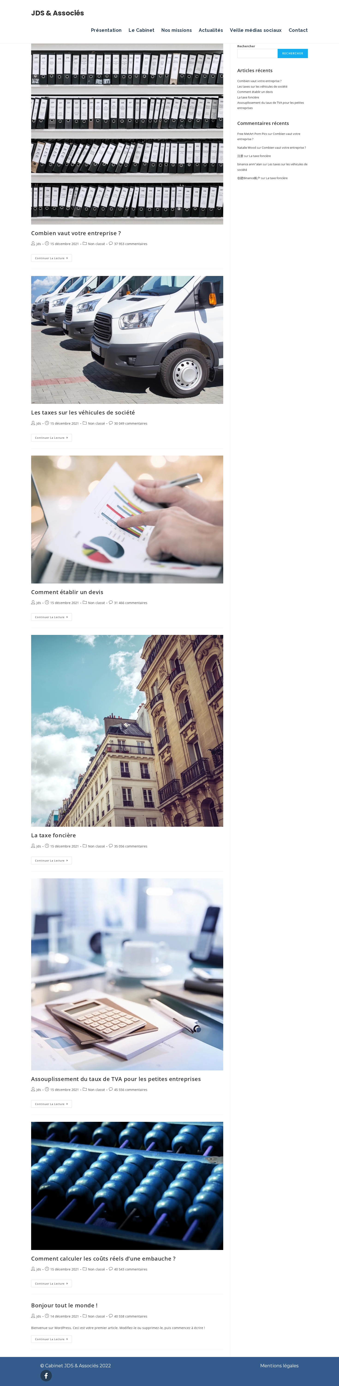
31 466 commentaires (130, 603)
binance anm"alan (249, 164)
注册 (240, 156)
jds (38, 244)
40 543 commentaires (130, 1269)
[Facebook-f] (46, 1375)
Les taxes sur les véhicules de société (83, 412)
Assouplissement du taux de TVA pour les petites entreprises (116, 1079)
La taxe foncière (53, 835)
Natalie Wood (246, 147)
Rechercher (246, 46)
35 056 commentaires (130, 846)
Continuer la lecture (53, 257)
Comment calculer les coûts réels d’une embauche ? (103, 1258)
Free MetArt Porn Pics (252, 134)
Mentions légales (279, 1365)
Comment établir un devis (67, 592)
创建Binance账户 (248, 178)
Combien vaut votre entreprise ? (76, 233)
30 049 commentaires (130, 423)
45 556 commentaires (130, 1089)
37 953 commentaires (130, 244)
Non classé (96, 244)
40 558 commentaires (130, 1316)
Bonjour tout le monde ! (64, 1305)
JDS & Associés (57, 13)
